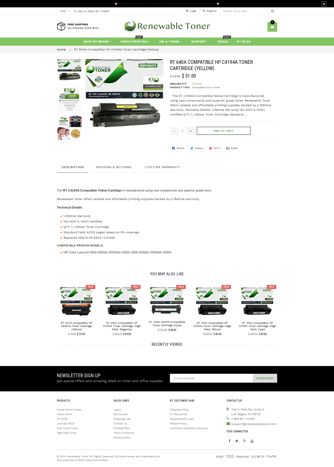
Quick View (76, 305)
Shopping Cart (122, 418)
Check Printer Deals (69, 409)
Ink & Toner (169, 41)
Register (211, 10)
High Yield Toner (67, 432)
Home (61, 49)
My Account (120, 414)
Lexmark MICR (66, 423)
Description (73, 167)
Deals (224, 40)
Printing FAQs (121, 428)
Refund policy (121, 437)
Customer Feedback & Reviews (189, 428)
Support (199, 41)
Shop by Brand (97, 41)
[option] (66, 73)
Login (192, 10)
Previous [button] (51, 306)
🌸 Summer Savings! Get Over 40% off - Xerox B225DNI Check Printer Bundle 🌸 (167, 3)
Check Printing (134, 40)
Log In (117, 409)
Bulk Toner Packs (67, 428)
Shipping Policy (179, 409)
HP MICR (62, 418)
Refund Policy (178, 423)
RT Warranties (178, 414)
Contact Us (120, 423)
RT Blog (243, 41)
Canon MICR (64, 414)
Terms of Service (123, 432)
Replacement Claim (182, 418)
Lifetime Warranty (162, 167)
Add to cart (77, 298)
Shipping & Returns (113, 167)
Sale (90, 287)
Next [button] (282, 306)
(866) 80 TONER (98, 11)
